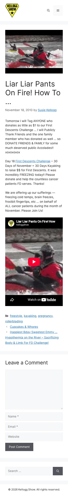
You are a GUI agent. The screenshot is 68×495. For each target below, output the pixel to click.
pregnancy (45, 316)
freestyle (16, 316)
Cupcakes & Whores (24, 327)
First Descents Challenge (33, 161)
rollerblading (14, 321)
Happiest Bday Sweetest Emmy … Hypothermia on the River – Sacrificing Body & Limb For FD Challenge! (32, 337)
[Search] (58, 471)
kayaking (30, 316)
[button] (48, 10)
